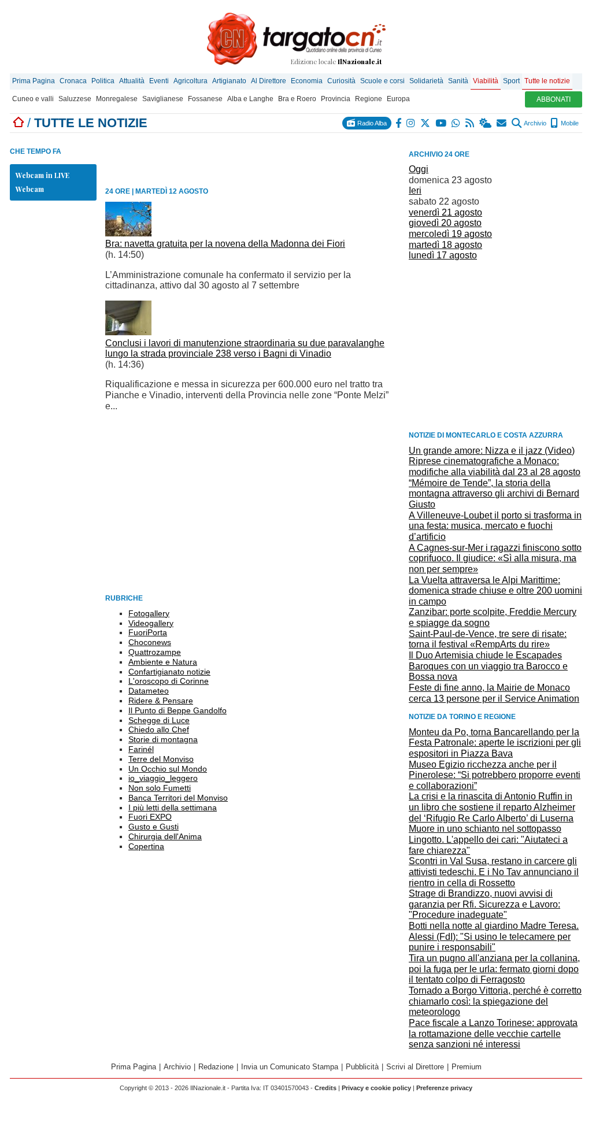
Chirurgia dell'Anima (165, 836)
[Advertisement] (495, 345)
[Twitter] (425, 123)
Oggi (418, 169)
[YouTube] (441, 123)
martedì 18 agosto (445, 245)
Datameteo (148, 690)
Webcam (30, 189)
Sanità (458, 81)
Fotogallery (148, 613)
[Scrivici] (502, 123)
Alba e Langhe (250, 99)
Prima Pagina (33, 81)
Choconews (149, 642)
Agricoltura (190, 81)
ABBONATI (553, 99)
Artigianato (229, 81)
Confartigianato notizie (169, 671)
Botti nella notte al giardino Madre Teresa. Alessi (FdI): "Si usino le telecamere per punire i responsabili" (494, 936)
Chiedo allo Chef (158, 729)
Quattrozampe (154, 652)
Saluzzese (74, 99)
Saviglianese (162, 99)
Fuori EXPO (150, 816)
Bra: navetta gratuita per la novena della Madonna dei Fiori (225, 244)
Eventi (159, 81)
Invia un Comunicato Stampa (289, 1066)
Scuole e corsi (382, 81)
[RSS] (470, 123)
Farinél (141, 749)
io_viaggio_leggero (163, 778)
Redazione (216, 1066)
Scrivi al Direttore (415, 1066)
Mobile (569, 123)
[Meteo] (486, 123)
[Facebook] (398, 123)
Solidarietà (426, 81)
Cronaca (73, 81)
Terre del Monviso (161, 759)
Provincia (335, 99)
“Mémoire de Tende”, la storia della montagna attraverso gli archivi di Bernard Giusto (494, 493)
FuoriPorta (147, 632)
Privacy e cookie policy (376, 1087)
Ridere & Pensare (160, 700)
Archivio (534, 123)
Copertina (146, 846)
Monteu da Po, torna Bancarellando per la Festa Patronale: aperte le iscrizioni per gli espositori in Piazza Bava (495, 742)
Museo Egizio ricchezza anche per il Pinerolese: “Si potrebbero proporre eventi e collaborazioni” (494, 775)
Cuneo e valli (33, 99)
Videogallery (150, 623)
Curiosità (341, 81)
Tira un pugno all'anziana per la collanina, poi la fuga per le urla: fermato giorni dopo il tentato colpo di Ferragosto (494, 968)
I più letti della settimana (172, 807)
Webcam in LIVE (42, 175)
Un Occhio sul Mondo (167, 768)
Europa (398, 99)
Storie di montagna (163, 739)
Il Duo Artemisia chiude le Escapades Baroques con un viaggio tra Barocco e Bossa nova (488, 665)
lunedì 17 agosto (443, 255)
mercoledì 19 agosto (450, 234)
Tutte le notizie (547, 81)
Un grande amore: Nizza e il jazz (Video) (492, 450)
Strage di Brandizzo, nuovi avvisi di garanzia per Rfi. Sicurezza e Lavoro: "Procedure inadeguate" (484, 904)
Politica (102, 81)
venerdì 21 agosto (445, 212)
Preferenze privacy (444, 1087)
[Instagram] (411, 123)
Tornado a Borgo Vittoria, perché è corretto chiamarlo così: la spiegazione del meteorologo (495, 1001)
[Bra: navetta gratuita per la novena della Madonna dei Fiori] (128, 233)
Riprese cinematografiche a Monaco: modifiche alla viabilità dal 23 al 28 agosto (494, 466)
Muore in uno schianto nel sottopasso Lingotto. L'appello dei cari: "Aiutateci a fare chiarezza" (488, 839)
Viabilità (485, 81)
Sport (511, 81)
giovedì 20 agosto (445, 223)
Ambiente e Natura (162, 661)
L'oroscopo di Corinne (168, 681)
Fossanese (205, 99)
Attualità (132, 81)
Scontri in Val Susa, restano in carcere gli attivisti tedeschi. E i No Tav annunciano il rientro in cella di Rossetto (494, 871)
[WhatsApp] (456, 123)
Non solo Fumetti (159, 787)
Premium (467, 1066)
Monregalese (117, 99)
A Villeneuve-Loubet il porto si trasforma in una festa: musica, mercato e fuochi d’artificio (495, 526)
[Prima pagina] (18, 123)
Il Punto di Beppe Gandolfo (177, 710)
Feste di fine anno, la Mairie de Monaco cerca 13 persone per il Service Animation (494, 693)
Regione (368, 99)
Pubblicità (362, 1066)
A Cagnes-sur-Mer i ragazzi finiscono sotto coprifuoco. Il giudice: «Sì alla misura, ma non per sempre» (495, 558)
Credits (325, 1087)
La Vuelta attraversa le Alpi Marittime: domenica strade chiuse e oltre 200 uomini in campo (495, 590)
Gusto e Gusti (153, 826)
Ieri (415, 190)
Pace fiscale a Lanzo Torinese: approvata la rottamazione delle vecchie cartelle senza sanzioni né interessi (493, 1033)
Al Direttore (268, 81)
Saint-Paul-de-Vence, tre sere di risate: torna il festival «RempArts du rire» (488, 639)
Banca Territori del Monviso (178, 797)
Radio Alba (371, 123)
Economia (307, 81)
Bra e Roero (297, 99)
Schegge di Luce (159, 720)
